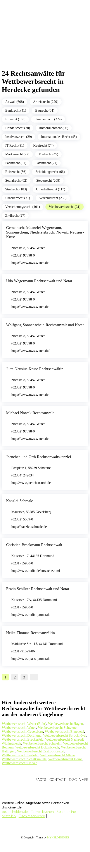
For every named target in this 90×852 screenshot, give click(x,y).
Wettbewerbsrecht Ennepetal (64, 731)
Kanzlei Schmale (19, 501)
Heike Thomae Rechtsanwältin (30, 633)
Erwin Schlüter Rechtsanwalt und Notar (37, 589)
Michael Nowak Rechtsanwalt (30, 413)
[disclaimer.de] (41, 39)
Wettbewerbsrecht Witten (19, 727)
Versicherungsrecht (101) (22, 207)
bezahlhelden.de (15, 811)
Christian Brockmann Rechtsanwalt (34, 545)
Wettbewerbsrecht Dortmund (22, 735)
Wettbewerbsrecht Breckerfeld (22, 739)
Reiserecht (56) (15, 172)
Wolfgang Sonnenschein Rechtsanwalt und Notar (45, 325)
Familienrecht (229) (48, 119)
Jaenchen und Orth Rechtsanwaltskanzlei (38, 457)
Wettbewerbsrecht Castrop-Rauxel (40, 751)
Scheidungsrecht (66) (50, 172)
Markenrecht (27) (17, 154)
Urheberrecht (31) (17, 198)
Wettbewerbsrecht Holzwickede (37, 747)
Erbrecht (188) (15, 119)
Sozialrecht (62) (16, 180)
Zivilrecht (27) (15, 215)
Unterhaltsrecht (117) (50, 189)
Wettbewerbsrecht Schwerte (57, 727)
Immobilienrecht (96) (53, 128)
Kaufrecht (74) (43, 145)
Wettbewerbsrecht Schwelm (42, 743)
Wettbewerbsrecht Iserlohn (20, 755)
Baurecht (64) (44, 110)
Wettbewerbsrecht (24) (64, 207)
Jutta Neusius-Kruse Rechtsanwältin (34, 369)
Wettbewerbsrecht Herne (65, 759)
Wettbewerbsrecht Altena (57, 755)
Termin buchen (42, 811)
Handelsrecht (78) (17, 128)
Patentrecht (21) (46, 163)
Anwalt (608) (14, 102)
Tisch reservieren (32, 816)
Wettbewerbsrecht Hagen (65, 724)
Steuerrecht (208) (48, 180)
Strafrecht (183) (16, 189)
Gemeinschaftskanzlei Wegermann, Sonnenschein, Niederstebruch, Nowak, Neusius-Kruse (45, 232)
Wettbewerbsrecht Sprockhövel (64, 735)
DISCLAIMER (78, 779)
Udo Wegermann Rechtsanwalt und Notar (39, 281)
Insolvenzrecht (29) (18, 137)
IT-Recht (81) (14, 145)
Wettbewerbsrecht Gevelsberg (22, 731)
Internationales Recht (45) (59, 137)
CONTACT (57, 779)
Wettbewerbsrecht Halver (19, 763)
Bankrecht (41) (15, 110)
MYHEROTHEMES (58, 837)
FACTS (41, 779)
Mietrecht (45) (48, 154)
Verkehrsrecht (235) (52, 198)
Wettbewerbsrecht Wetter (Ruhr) (24, 724)
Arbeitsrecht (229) (45, 102)
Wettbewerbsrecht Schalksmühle (24, 759)
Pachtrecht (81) (15, 163)
